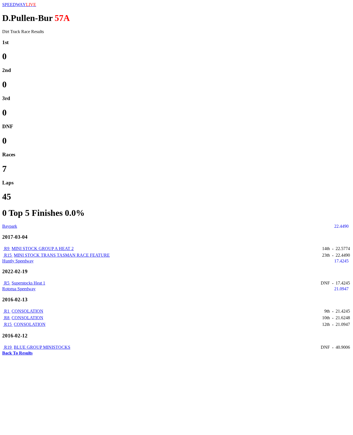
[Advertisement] (167, 394)
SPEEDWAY (19, 4)
